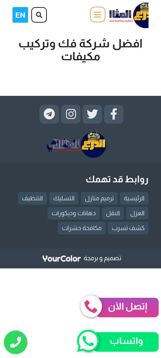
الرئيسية (134, 198)
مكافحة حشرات (82, 228)
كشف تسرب (128, 228)
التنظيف (32, 198)
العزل (137, 213)
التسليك (64, 198)
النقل (113, 213)
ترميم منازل (99, 198)
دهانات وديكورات (74, 213)
